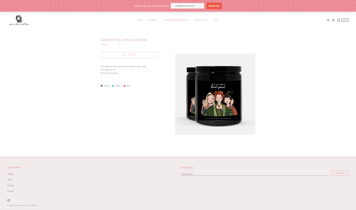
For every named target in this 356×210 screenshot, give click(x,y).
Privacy (10, 191)
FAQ (9, 179)
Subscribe (339, 173)
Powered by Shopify (29, 205)
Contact (10, 185)
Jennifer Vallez (17, 205)
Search (10, 174)
